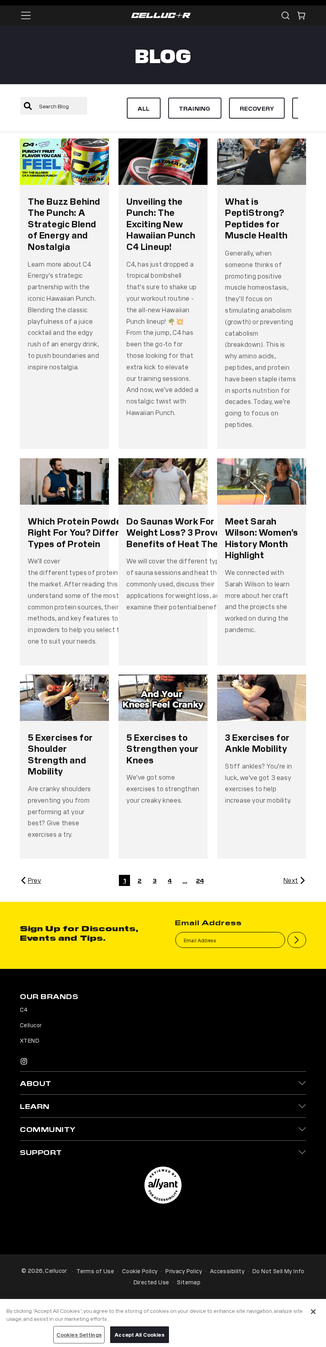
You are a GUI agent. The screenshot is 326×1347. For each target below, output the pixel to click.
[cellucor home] (161, 15)
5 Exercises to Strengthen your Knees (162, 748)
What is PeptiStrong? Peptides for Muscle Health (256, 217)
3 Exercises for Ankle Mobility (257, 743)
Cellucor (31, 1024)
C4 (24, 1009)
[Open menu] (26, 15)
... (184, 880)
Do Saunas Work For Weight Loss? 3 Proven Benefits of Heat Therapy (182, 532)
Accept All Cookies (139, 1334)
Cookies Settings (79, 1334)
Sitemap (188, 1282)
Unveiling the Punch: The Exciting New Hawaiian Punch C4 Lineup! (160, 223)
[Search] (285, 15)
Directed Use (151, 1282)
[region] (163, 1323)
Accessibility (227, 1270)
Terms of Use (95, 1270)
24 (200, 880)
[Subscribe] (296, 940)
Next (290, 880)
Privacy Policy (183, 1270)
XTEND (29, 1040)
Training (195, 108)
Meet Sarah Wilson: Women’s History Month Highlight (261, 537)
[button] (301, 15)
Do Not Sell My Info (278, 1270)
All (144, 108)
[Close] (313, 1311)
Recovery (257, 108)
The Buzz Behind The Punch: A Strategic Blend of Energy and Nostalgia (64, 223)
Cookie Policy (139, 1270)
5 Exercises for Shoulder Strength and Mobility (60, 754)
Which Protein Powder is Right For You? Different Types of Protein (81, 532)
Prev (34, 880)
